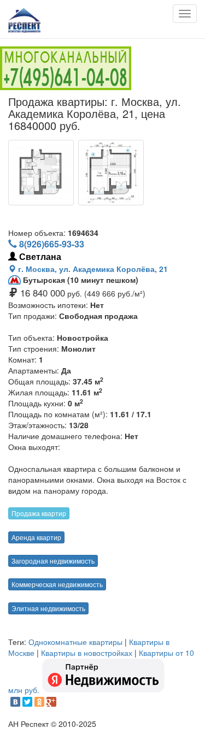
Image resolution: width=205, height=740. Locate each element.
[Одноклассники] (39, 702)
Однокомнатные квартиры (75, 641)
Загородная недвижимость (53, 560)
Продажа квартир (38, 513)
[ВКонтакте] (15, 702)
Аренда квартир (36, 537)
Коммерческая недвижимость (57, 584)
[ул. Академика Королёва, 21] (41, 172)
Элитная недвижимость (48, 608)
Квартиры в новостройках (86, 652)
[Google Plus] (51, 702)
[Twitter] (27, 702)
